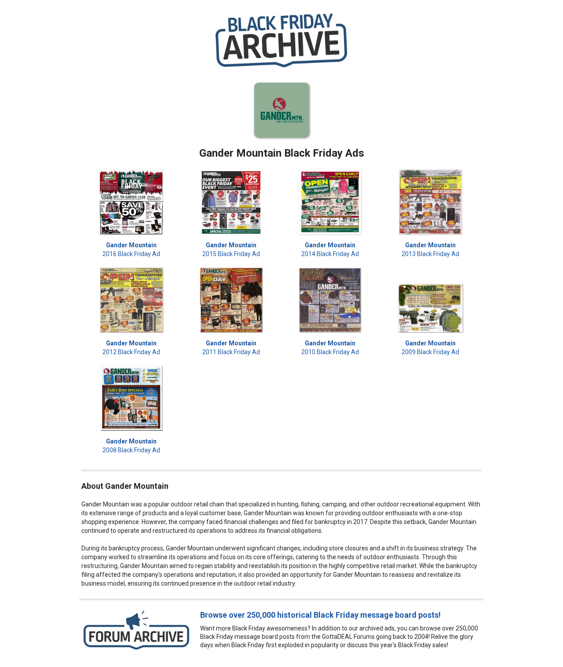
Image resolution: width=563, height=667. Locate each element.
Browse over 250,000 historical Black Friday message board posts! (320, 614)
